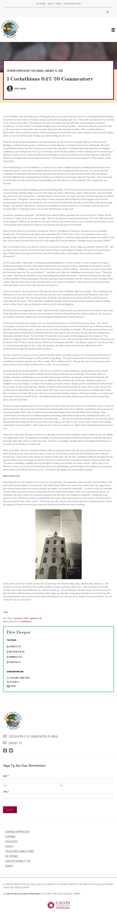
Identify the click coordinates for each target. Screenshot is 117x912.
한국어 (51, 3)
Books (13, 686)
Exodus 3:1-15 (15, 646)
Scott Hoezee (20, 88)
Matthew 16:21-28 (16, 651)
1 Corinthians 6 (25, 621)
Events (9, 846)
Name (6, 775)
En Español (41, 3)
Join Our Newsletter (72, 3)
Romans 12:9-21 (15, 656)
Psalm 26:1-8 (14, 661)
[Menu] (113, 30)
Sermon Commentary (17, 832)
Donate (58, 3)
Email (6, 791)
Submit (10, 810)
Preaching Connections (20, 677)
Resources (14, 682)
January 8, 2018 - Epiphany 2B (28, 618)
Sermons (10, 837)
